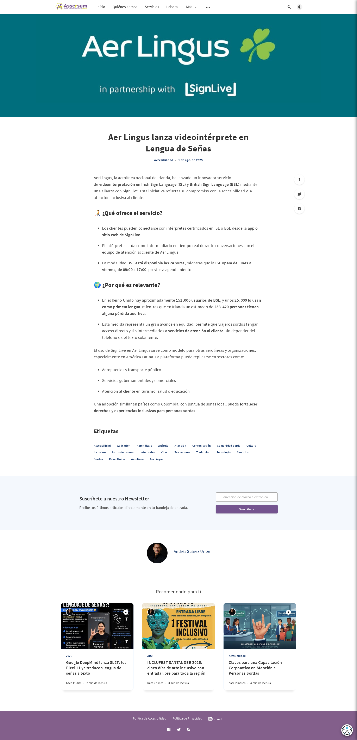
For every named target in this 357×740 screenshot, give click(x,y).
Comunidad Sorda (228, 445)
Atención (180, 445)
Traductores (182, 452)
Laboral (172, 6)
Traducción (203, 452)
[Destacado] (125, 612)
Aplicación (124, 445)
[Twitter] (299, 194)
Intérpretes (147, 452)
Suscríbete (247, 509)
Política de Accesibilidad (149, 718)
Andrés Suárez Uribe (192, 551)
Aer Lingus (156, 459)
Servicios (152, 6)
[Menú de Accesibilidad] (347, 730)
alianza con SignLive (119, 190)
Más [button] (189, 7)
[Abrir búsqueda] (289, 7)
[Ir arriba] (299, 179)
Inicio (100, 6)
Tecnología (224, 452)
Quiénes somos (125, 6)
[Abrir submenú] (208, 7)
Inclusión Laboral (123, 452)
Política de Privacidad (187, 718)
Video (164, 452)
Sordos (98, 459)
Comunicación (201, 445)
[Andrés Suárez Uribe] (157, 553)
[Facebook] (299, 208)
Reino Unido (117, 459)
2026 (69, 656)
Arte (150, 656)
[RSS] (188, 730)
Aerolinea (137, 459)
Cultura (251, 445)
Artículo (163, 445)
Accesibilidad (163, 160)
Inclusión (100, 452)
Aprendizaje (144, 445)
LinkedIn (218, 719)
